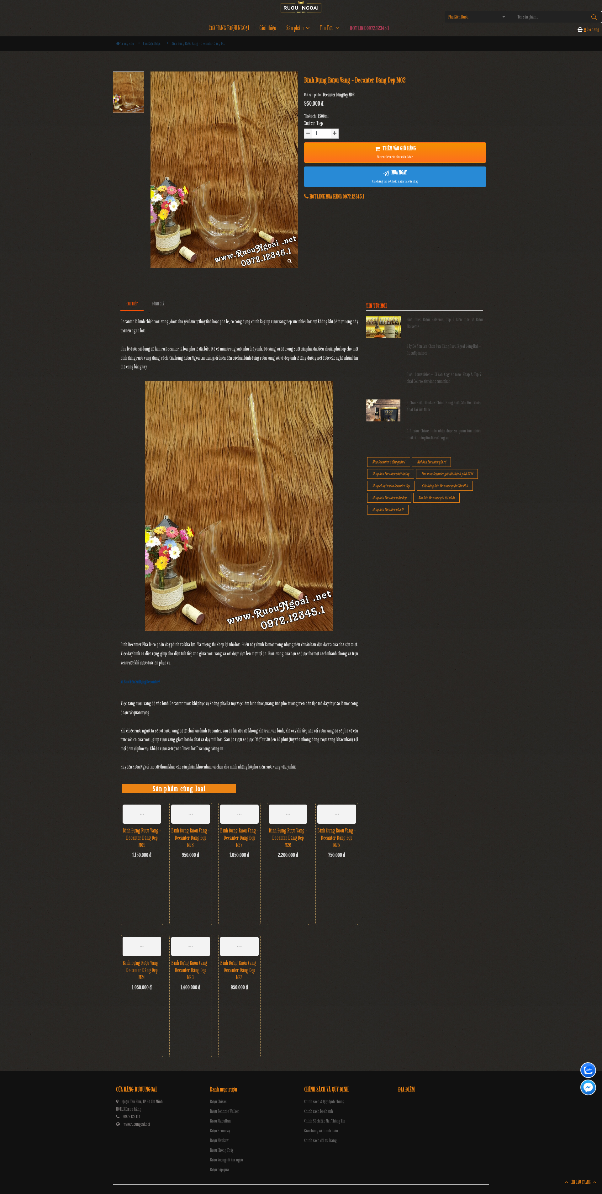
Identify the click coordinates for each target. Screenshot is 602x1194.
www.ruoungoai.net (137, 1124)
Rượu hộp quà (219, 1169)
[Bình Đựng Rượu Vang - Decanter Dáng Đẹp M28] (190, 814)
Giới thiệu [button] (267, 28)
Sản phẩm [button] (295, 28)
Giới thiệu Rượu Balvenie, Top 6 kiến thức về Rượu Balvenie (445, 323)
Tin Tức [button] (327, 28)
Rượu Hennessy (220, 1130)
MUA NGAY (395, 176)
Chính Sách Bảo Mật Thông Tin (324, 1121)
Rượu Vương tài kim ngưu (226, 1160)
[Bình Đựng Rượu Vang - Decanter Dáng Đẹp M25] (336, 814)
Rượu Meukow (219, 1140)
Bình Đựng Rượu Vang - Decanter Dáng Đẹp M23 (190, 970)
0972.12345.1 (131, 1116)
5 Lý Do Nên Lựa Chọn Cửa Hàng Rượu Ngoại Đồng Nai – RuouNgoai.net (444, 350)
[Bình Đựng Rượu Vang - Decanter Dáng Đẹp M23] (190, 946)
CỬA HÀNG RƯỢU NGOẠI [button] (229, 28)
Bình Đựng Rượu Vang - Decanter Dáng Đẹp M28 (190, 837)
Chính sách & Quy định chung (324, 1101)
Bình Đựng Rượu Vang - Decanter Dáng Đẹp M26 (288, 837)
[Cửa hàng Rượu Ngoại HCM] (301, 6)
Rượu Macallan (220, 1121)
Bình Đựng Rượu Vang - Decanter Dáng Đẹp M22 (239, 970)
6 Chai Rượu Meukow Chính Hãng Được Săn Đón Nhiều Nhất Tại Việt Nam (444, 406)
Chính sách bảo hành (318, 1111)
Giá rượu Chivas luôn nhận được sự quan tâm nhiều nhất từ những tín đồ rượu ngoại (444, 434)
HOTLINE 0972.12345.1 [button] (369, 28)
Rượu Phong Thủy (222, 1150)
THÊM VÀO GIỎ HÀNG (396, 152)
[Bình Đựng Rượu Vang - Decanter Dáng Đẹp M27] (239, 814)
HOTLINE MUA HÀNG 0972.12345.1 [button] (336, 196)
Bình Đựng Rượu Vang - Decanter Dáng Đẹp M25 (336, 837)
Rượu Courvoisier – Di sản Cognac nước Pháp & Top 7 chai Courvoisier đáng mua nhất (444, 378)
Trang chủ (127, 43)
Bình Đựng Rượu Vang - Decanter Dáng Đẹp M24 (142, 970)
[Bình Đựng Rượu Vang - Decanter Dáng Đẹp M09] (142, 814)
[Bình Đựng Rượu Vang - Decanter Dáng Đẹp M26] (288, 814)
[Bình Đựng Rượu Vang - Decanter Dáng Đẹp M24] (142, 946)
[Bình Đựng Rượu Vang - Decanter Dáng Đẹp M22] (239, 946)
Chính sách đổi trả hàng (320, 1140)
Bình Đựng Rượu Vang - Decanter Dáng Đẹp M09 (142, 837)
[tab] (132, 304)
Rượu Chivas (218, 1101)
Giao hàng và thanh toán (321, 1130)
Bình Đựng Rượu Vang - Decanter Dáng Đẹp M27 (239, 837)
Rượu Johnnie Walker (224, 1111)
